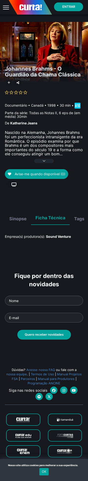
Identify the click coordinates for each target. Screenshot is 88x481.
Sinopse (18, 218)
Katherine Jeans (23, 123)
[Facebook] (53, 390)
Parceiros (28, 379)
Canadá (37, 105)
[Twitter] (49, 396)
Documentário (16, 105)
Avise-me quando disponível (39, 174)
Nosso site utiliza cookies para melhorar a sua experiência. (44, 465)
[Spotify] (39, 396)
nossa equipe (16, 374)
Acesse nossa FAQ (40, 370)
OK (44, 471)
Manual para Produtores (56, 379)
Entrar (68, 7)
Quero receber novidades (44, 334)
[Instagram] (63, 390)
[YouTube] (73, 390)
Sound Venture (58, 236)
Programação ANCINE (44, 383)
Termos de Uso (42, 374)
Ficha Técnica (50, 217)
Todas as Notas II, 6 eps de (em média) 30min (42, 115)
